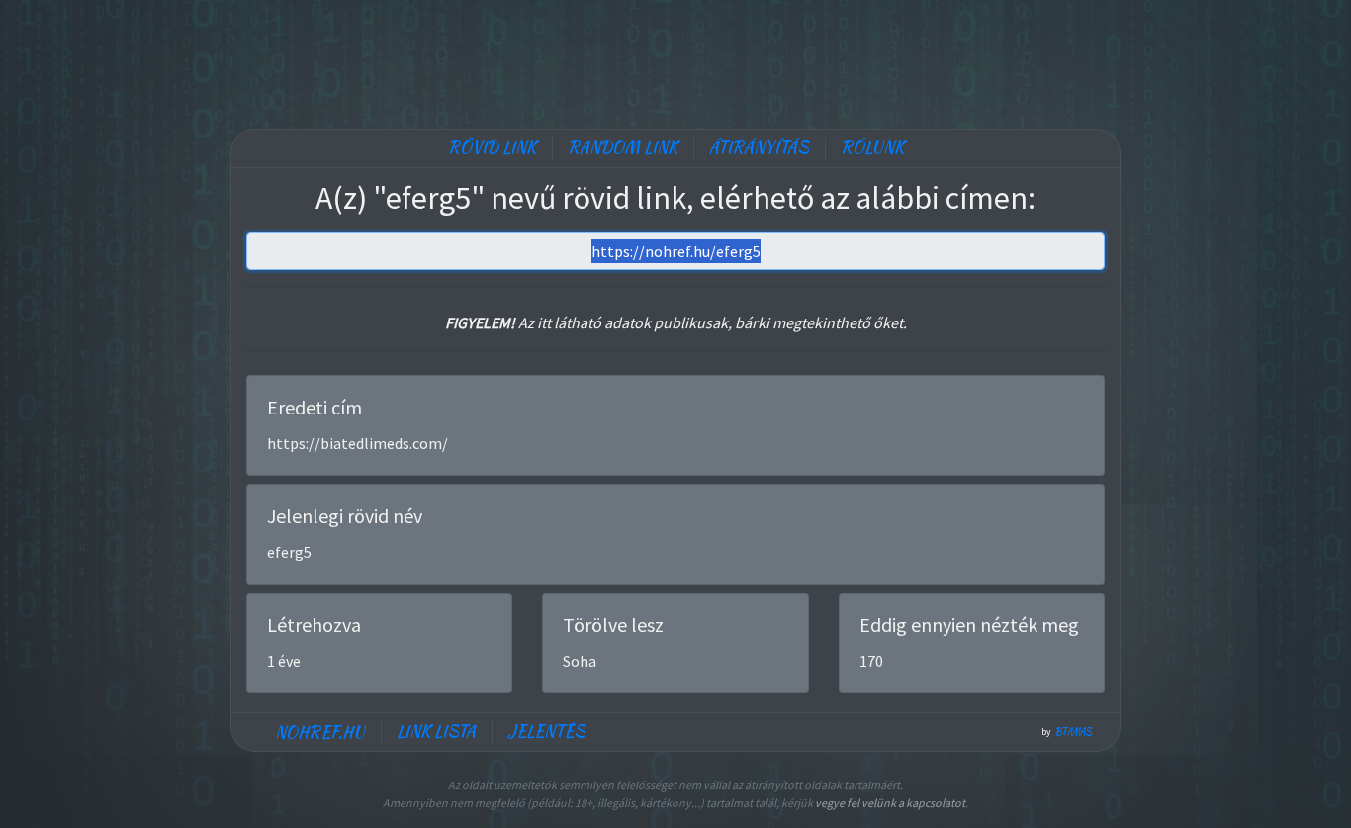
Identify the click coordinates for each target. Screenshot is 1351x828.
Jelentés (546, 731)
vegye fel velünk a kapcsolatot (890, 802)
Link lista (436, 731)
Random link (622, 148)
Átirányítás (759, 148)
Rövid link (492, 148)
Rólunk (872, 148)
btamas (1073, 732)
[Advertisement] (675, 59)
